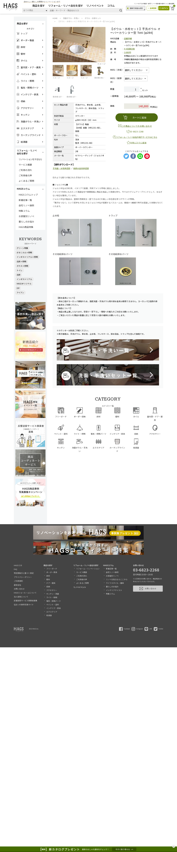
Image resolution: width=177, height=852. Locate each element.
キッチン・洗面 (52, 593)
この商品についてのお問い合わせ (136, 126)
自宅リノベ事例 (26, 205)
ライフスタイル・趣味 (115, 583)
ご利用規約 (18, 581)
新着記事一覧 (25, 200)
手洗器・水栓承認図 (61, 168)
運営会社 (17, 585)
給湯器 (49, 615)
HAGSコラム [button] (23, 189)
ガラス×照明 (22, 266)
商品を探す (38, 5)
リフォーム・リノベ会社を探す (65, 5)
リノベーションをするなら (30, 159)
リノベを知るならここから (116, 579)
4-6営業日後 (129, 48)
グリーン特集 (22, 248)
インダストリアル (24, 279)
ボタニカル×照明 (24, 252)
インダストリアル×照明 (27, 257)
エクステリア (51, 611)
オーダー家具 (51, 572)
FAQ (15, 569)
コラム (111, 5)
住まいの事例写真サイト (24, 604)
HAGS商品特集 (26, 227)
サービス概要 (25, 164)
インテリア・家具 (53, 608)
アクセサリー (51, 590)
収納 (48, 586)
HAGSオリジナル (24, 283)
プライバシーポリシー (23, 577)
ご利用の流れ (25, 170)
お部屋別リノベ (26, 216)
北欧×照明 (21, 261)
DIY (18, 288)
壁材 (48, 579)
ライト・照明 (51, 597)
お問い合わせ (19, 588)
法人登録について (21, 596)
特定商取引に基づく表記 (24, 573)
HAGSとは (18, 565)
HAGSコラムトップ (28, 194)
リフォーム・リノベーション (88, 568)
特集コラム (24, 210)
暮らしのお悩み (26, 221)
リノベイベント (95, 5)
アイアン (20, 292)
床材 (48, 575)
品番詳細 (128, 38)
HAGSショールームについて (25, 592)
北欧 (18, 274)
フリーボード (51, 568)
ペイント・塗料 (52, 604)
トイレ (19, 270)
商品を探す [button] (22, 23)
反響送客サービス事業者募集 (25, 600)
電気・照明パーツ (53, 601)
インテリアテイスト (114, 590)
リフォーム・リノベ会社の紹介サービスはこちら (136, 137)
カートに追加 (139, 117)
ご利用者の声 (25, 175)
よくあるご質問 (26, 180)
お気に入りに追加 (138, 142)
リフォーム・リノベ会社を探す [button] (27, 152)
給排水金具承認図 (81, 168)
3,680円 (127, 52)
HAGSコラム (108, 565)
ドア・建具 (50, 583)
